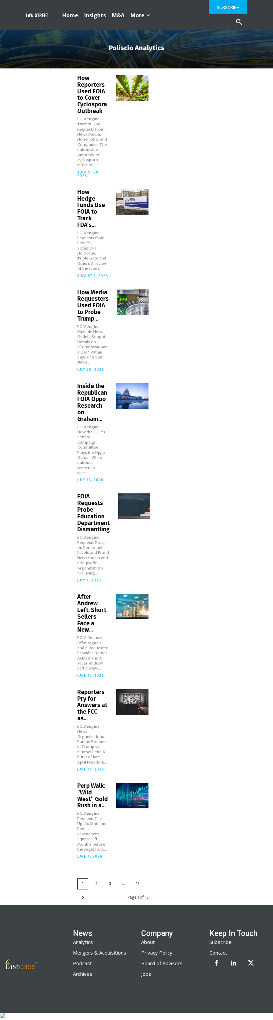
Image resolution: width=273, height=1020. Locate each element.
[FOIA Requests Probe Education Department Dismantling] (134, 506)
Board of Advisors (161, 963)
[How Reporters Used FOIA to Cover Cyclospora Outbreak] (132, 88)
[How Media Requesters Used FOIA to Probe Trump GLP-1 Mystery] (133, 302)
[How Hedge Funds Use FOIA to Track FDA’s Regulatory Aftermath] (132, 202)
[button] (239, 22)
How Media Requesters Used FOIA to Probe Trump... (93, 305)
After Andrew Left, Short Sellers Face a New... (91, 613)
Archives (82, 973)
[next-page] (83, 897)
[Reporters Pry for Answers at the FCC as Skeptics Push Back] (132, 702)
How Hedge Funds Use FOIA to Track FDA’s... (91, 208)
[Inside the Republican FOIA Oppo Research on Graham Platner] (132, 396)
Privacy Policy (156, 952)
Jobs (146, 973)
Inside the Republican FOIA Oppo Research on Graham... (92, 402)
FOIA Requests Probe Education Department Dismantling (93, 513)
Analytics (83, 942)
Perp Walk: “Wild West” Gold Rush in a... (92, 795)
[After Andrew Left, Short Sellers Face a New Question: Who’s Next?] (132, 606)
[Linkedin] (234, 963)
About (148, 942)
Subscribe (220, 942)
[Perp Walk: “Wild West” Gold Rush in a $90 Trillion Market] (132, 795)
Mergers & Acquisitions (99, 952)
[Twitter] (251, 963)
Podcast (82, 963)
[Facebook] (216, 963)
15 (137, 883)
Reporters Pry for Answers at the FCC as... (92, 705)
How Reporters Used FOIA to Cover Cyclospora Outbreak (92, 94)
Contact (218, 952)
